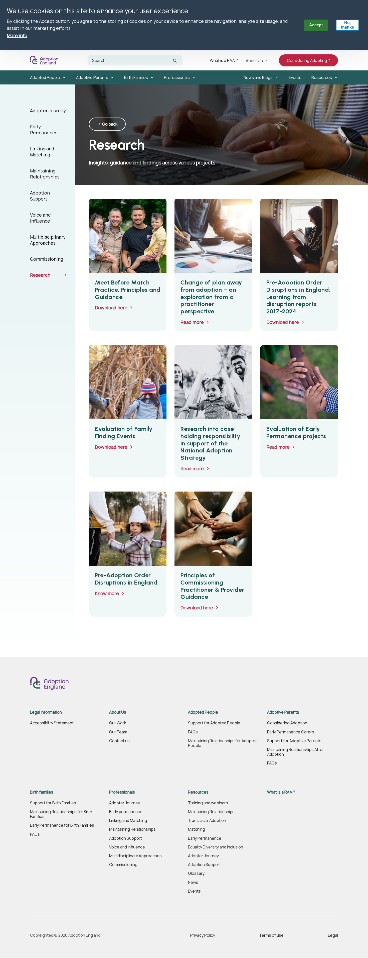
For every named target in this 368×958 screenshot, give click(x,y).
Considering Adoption (287, 723)
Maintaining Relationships (45, 174)
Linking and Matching (42, 152)
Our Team (118, 732)
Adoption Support (40, 196)
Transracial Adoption (207, 820)
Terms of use (271, 935)
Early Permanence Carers (290, 732)
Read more (192, 322)
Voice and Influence (40, 218)
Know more (107, 593)
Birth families (41, 792)
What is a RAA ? (224, 60)
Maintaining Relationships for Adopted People (223, 743)
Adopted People (45, 77)
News (193, 882)
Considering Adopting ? (308, 60)
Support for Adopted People (214, 723)
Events (295, 77)
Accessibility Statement (52, 723)
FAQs (193, 732)
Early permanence (125, 811)
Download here (111, 308)
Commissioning (46, 259)
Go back (109, 124)
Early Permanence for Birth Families (62, 825)
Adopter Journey (48, 111)
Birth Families (136, 77)
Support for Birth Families (53, 803)
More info (17, 35)
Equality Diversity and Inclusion (215, 847)
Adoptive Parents (92, 77)
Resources (321, 77)
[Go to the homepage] (45, 60)
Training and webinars (208, 803)
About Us (254, 60)
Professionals (177, 77)
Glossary (196, 873)
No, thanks (347, 25)
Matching (196, 829)
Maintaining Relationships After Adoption (295, 752)
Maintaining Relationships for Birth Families (61, 814)
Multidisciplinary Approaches (48, 240)
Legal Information (46, 712)
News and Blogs (258, 77)
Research (40, 275)
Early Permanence (44, 130)
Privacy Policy (202, 935)
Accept (316, 25)
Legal (333, 935)
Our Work (117, 723)
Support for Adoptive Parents (294, 740)
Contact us (119, 740)
